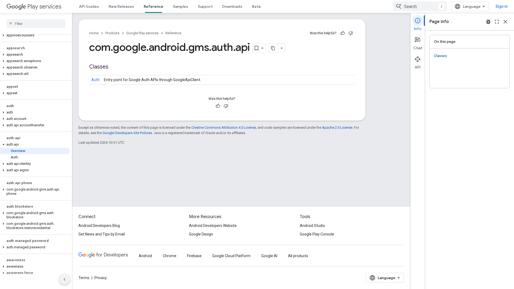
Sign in (502, 6)
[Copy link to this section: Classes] (113, 67)
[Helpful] (343, 33)
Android (145, 256)
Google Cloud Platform (231, 256)
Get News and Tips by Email (101, 234)
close (505, 21)
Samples (180, 6)
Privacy (101, 278)
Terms (83, 278)
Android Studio (312, 225)
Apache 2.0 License (337, 128)
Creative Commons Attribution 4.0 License (223, 128)
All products (298, 256)
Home (94, 33)
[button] (35, 35)
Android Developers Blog (99, 225)
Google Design (201, 234)
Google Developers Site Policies (127, 133)
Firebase (194, 256)
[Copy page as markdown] (273, 48)
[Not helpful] (351, 33)
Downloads (232, 6)
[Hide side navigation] (64, 279)
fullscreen (497, 21)
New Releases (121, 6)
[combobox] (420, 6)
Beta (256, 6)
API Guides (89, 6)
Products (112, 33)
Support (205, 6)
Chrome (169, 256)
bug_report (488, 21)
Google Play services (142, 33)
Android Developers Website (213, 225)
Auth (95, 80)
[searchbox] (36, 23)
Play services (44, 6)
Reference (153, 6)
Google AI (269, 256)
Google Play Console (317, 234)
